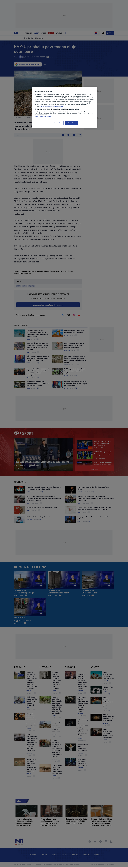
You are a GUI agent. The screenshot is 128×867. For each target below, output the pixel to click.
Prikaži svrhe (57, 123)
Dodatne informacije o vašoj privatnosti (52, 106)
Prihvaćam (71, 123)
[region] (64, 107)
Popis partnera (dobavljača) (43, 116)
